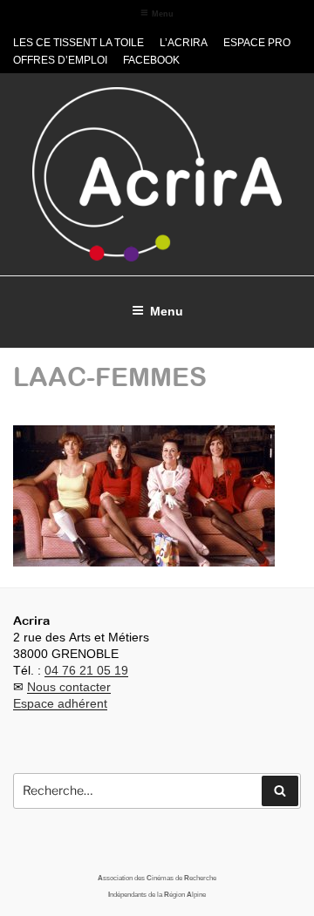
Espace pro (256, 43)
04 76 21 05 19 (86, 670)
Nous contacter (69, 687)
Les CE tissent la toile (78, 43)
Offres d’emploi (60, 60)
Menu (163, 14)
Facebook (151, 60)
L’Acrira (184, 43)
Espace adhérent (60, 703)
